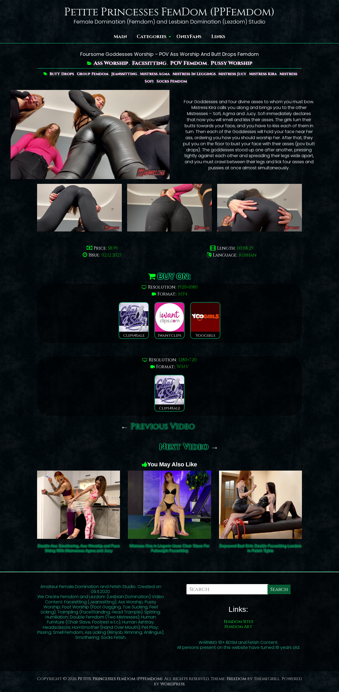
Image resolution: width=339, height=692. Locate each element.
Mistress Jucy (232, 73)
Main (120, 36)
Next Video (188, 447)
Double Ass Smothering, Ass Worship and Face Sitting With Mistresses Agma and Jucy (79, 548)
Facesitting (149, 63)
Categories (152, 36)
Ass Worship (111, 63)
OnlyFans (189, 36)
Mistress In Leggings (194, 73)
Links (218, 36)
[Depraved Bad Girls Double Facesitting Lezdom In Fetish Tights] (260, 474)
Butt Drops (62, 73)
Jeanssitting (124, 73)
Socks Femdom (172, 81)
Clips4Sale (134, 335)
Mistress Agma (155, 73)
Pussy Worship (231, 63)
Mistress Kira (263, 73)
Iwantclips (169, 335)
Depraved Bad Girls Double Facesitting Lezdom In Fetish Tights (260, 548)
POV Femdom (188, 63)
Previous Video (158, 426)
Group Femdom (92, 73)
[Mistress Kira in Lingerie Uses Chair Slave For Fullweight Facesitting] (169, 474)
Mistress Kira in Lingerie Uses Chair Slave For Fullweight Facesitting (169, 548)
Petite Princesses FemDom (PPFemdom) (169, 12)
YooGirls (205, 335)
